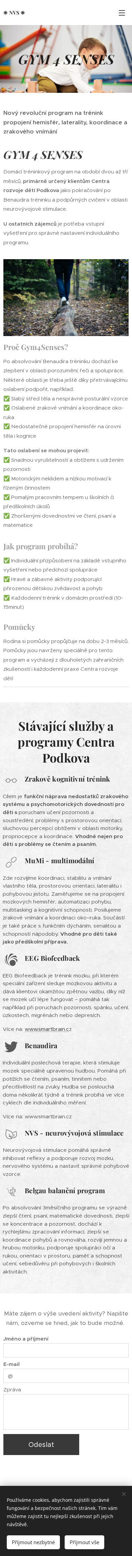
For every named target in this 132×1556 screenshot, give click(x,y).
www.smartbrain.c (47, 1029)
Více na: (14, 1029)
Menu (122, 12)
